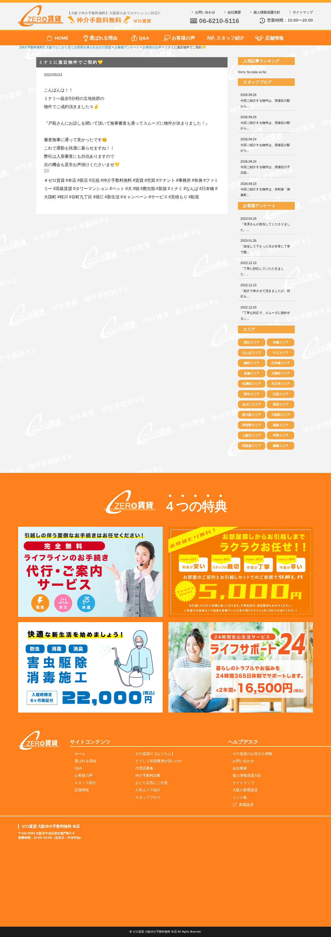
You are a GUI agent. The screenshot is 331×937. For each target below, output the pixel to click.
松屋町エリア (251, 384)
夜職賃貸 (246, 805)
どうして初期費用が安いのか (158, 761)
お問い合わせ (205, 12)
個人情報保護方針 (266, 12)
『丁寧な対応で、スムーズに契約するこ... (265, 313)
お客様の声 (183, 38)
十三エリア (280, 352)
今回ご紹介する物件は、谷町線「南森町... (265, 189)
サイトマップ (303, 12)
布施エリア (280, 342)
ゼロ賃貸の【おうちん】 (155, 754)
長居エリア (280, 404)
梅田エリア (251, 363)
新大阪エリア (251, 415)
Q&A (144, 38)
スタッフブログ (148, 797)
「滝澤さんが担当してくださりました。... (265, 224)
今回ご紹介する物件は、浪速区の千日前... (265, 167)
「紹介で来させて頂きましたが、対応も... (265, 290)
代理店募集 (144, 768)
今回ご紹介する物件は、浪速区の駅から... (265, 100)
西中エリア (251, 394)
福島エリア (280, 425)
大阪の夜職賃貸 (245, 790)
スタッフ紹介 (230, 38)
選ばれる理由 (103, 38)
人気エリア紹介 (148, 790)
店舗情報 (274, 38)
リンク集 (239, 797)
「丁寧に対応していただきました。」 (262, 268)
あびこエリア (251, 404)
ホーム (79, 754)
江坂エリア (280, 394)
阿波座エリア (251, 446)
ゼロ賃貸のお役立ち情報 (252, 754)
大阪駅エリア (280, 415)
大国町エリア (280, 373)
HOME (62, 38)
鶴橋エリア (280, 446)
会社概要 (234, 12)
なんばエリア (251, 352)
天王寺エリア (280, 384)
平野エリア (280, 435)
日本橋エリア (280, 363)
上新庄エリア (251, 435)
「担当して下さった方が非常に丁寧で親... (265, 246)
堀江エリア (251, 342)
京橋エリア (251, 373)
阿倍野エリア (251, 425)
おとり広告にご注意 (151, 783)
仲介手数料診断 (148, 775)
